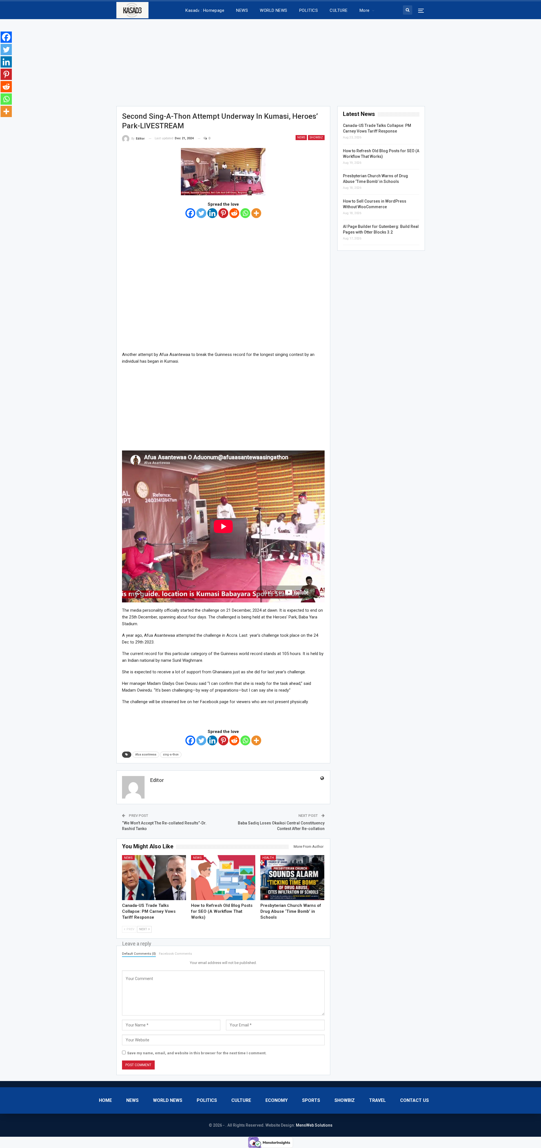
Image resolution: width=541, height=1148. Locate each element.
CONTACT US (414, 1100)
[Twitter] (201, 213)
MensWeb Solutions (314, 1125)
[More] (256, 213)
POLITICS (308, 10)
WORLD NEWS (273, 10)
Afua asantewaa (145, 754)
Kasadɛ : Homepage (204, 10)
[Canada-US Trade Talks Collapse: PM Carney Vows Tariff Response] (154, 877)
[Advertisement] (270, 60)
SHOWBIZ (316, 137)
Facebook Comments (175, 954)
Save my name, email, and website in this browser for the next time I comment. (197, 1053)
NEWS (242, 10)
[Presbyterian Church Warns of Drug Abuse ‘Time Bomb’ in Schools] (292, 877)
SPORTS (311, 1100)
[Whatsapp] (245, 213)
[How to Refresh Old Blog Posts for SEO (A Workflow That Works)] (223, 877)
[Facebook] (190, 213)
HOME (105, 1100)
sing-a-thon (171, 754)
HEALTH (268, 858)
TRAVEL (377, 1100)
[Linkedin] (212, 213)
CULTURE (338, 10)
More (365, 10)
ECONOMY (276, 1100)
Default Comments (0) (139, 954)
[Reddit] (234, 213)
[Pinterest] (223, 213)
